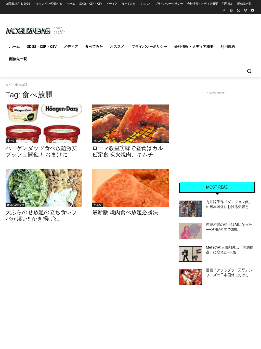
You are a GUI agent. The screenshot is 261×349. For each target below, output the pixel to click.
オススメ (99, 140)
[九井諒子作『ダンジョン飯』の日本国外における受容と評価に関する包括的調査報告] (190, 209)
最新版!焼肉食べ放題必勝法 (125, 212)
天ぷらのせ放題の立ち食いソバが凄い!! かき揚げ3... (41, 215)
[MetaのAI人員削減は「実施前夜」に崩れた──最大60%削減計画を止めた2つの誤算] (190, 254)
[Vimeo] (245, 11)
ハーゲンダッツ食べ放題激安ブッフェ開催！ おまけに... (41, 151)
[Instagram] (231, 11)
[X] (238, 11)
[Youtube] (252, 11)
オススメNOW (15, 204)
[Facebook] (224, 11)
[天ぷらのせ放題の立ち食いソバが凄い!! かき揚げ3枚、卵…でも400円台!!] (44, 188)
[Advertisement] (125, 29)
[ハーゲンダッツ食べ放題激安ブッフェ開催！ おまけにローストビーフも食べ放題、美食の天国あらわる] (44, 123)
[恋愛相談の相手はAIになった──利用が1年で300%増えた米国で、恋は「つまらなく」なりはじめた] (190, 231)
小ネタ (11, 140)
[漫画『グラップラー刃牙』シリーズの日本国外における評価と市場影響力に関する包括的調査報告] (190, 277)
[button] (249, 71)
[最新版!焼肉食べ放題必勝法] (130, 188)
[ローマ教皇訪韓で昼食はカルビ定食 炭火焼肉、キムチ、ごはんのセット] (130, 123)
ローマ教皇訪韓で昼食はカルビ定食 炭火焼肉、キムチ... (127, 151)
